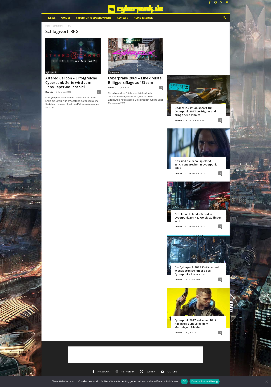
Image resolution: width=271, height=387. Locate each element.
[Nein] (266, 381)
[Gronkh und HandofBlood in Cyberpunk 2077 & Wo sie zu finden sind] (198, 202)
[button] (224, 18)
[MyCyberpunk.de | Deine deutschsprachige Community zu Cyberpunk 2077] (135, 9)
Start (47, 26)
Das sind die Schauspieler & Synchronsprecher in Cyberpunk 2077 (196, 164)
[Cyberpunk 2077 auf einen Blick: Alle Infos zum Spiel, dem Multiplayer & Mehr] (198, 308)
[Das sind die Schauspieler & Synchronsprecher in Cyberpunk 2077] (198, 148)
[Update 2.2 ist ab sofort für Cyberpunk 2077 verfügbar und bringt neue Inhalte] (198, 95)
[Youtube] (227, 2)
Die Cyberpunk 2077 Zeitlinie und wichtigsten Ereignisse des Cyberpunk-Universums (197, 270)
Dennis (49, 91)
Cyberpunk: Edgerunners (93, 17)
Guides (65, 17)
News (52, 17)
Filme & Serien (143, 17)
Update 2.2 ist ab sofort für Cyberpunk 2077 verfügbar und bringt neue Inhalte (195, 111)
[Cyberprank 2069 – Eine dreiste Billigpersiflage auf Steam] (135, 56)
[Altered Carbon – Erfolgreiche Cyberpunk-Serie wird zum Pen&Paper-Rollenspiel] (73, 56)
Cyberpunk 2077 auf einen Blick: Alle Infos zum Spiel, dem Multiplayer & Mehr (196, 323)
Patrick (178, 120)
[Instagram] (215, 2)
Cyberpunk (51, 72)
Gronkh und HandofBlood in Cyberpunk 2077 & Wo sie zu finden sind (198, 217)
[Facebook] (210, 2)
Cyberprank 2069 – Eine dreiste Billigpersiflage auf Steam (134, 80)
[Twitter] (221, 2)
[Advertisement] (198, 48)
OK (184, 381)
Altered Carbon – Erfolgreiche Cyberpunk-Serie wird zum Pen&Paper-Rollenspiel (71, 82)
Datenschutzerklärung (204, 381)
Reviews (122, 17)
